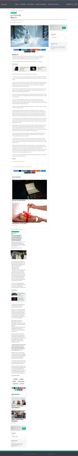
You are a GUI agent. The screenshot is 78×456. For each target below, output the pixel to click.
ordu (31, 166)
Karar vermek (15, 82)
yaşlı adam (22, 56)
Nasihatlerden (17, 10)
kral (29, 166)
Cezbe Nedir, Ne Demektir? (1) (18, 161)
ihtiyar (23, 166)
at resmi (14, 166)
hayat (20, 166)
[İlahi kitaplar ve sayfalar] (33, 69)
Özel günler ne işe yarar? (19, 223)
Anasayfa (16, 4)
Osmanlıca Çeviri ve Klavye (53, 4)
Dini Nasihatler (23, 4)
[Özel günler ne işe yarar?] (29, 213)
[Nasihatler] (4, 5)
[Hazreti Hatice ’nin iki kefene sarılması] (15, 69)
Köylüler (26, 166)
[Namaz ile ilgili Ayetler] (29, 189)
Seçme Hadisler (30, 4)
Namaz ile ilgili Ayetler (19, 200)
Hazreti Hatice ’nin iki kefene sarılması (24, 69)
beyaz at (17, 166)
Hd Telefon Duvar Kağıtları (40, 4)
